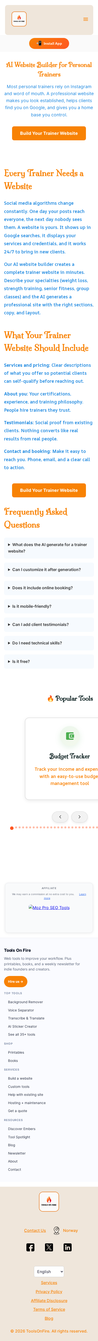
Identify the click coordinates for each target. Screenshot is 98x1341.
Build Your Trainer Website (49, 133)
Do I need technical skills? (37, 642)
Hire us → (15, 981)
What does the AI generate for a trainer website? (47, 548)
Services (49, 1282)
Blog (11, 1145)
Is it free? (21, 661)
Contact (14, 1169)
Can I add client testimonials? (40, 624)
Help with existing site (25, 1095)
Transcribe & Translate (26, 1018)
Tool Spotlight (19, 1137)
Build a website (20, 1078)
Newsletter (17, 1153)
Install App (49, 43)
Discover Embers (21, 1129)
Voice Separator (21, 1010)
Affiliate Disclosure (49, 1300)
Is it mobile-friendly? (32, 606)
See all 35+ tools (21, 1034)
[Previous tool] (60, 816)
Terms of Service (49, 1309)
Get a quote (17, 1111)
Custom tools (18, 1087)
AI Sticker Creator (22, 1026)
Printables (16, 1052)
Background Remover (25, 1002)
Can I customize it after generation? (46, 569)
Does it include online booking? (42, 587)
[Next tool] (79, 816)
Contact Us (35, 1230)
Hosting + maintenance (27, 1103)
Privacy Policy (49, 1291)
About (13, 1161)
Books (13, 1061)
